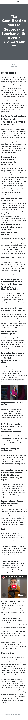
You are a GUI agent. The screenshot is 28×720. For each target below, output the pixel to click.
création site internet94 (10, 2)
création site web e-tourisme (11, 514)
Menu (23, 2)
